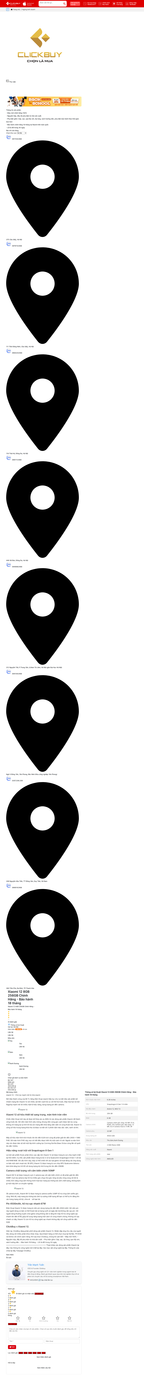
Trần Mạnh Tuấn (36, 1265)
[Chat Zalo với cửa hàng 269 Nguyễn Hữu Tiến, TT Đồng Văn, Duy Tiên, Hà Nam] (9, 781)
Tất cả (21, 1353)
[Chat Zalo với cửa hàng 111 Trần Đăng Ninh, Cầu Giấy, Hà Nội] (9, 246)
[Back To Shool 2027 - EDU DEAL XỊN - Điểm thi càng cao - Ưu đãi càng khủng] (44, 106)
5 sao (25, 1353)
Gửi (13, 1347)
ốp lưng (67, 1239)
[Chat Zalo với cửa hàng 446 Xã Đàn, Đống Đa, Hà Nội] (9, 460)
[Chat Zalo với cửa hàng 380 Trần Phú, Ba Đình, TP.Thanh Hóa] (9, 887)
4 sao (30, 1353)
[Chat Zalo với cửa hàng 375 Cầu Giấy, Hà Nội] (9, 139)
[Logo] (20, 3)
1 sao (43, 1353)
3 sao (34, 1353)
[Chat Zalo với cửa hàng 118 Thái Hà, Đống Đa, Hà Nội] (9, 353)
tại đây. (40, 1248)
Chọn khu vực (11, 133)
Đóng (10, 1315)
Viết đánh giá (39, 1293)
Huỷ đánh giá (12, 1324)
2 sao (39, 1353)
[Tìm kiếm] (64, 4)
